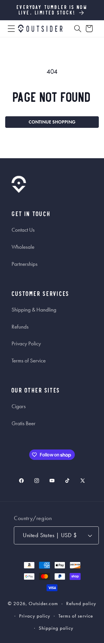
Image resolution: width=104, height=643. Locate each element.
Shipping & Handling (34, 310)
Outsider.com (43, 604)
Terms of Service (29, 361)
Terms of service (75, 616)
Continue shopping (52, 122)
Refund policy (81, 603)
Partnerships (25, 264)
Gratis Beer (24, 423)
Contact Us (23, 230)
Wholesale (23, 247)
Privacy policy (34, 616)
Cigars (19, 406)
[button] (11, 28)
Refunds (20, 327)
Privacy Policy (26, 343)
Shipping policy (56, 628)
